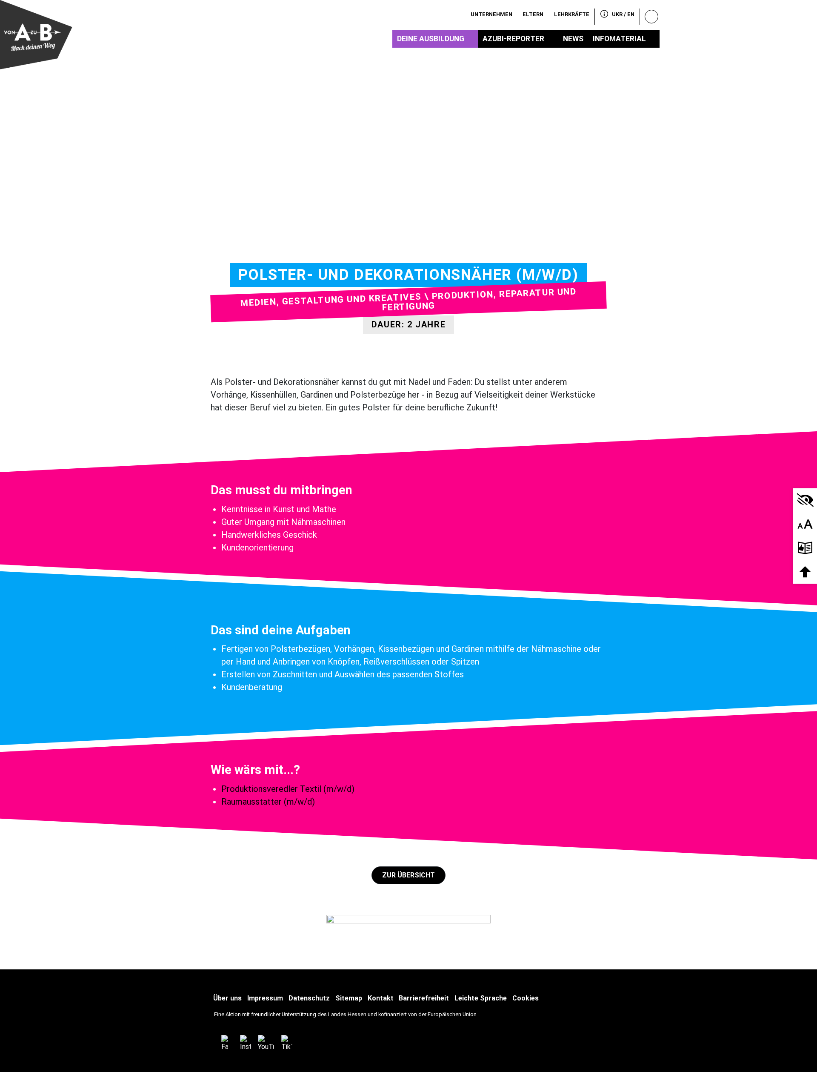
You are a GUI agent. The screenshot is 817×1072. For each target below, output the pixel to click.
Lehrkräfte (571, 14)
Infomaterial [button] (619, 38)
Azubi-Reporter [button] (513, 38)
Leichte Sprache (480, 998)
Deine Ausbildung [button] (430, 38)
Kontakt (381, 998)
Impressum (265, 998)
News (573, 38)
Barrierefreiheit (424, 998)
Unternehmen (491, 14)
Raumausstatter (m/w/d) (268, 802)
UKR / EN (623, 14)
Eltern (533, 14)
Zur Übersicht (408, 875)
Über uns (227, 998)
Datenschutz (309, 998)
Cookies (525, 998)
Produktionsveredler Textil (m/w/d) (287, 789)
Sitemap (348, 998)
